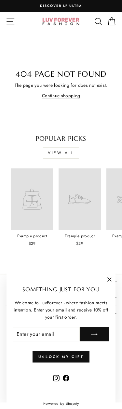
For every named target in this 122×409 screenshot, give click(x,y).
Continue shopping (61, 95)
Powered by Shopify (61, 403)
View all (61, 153)
